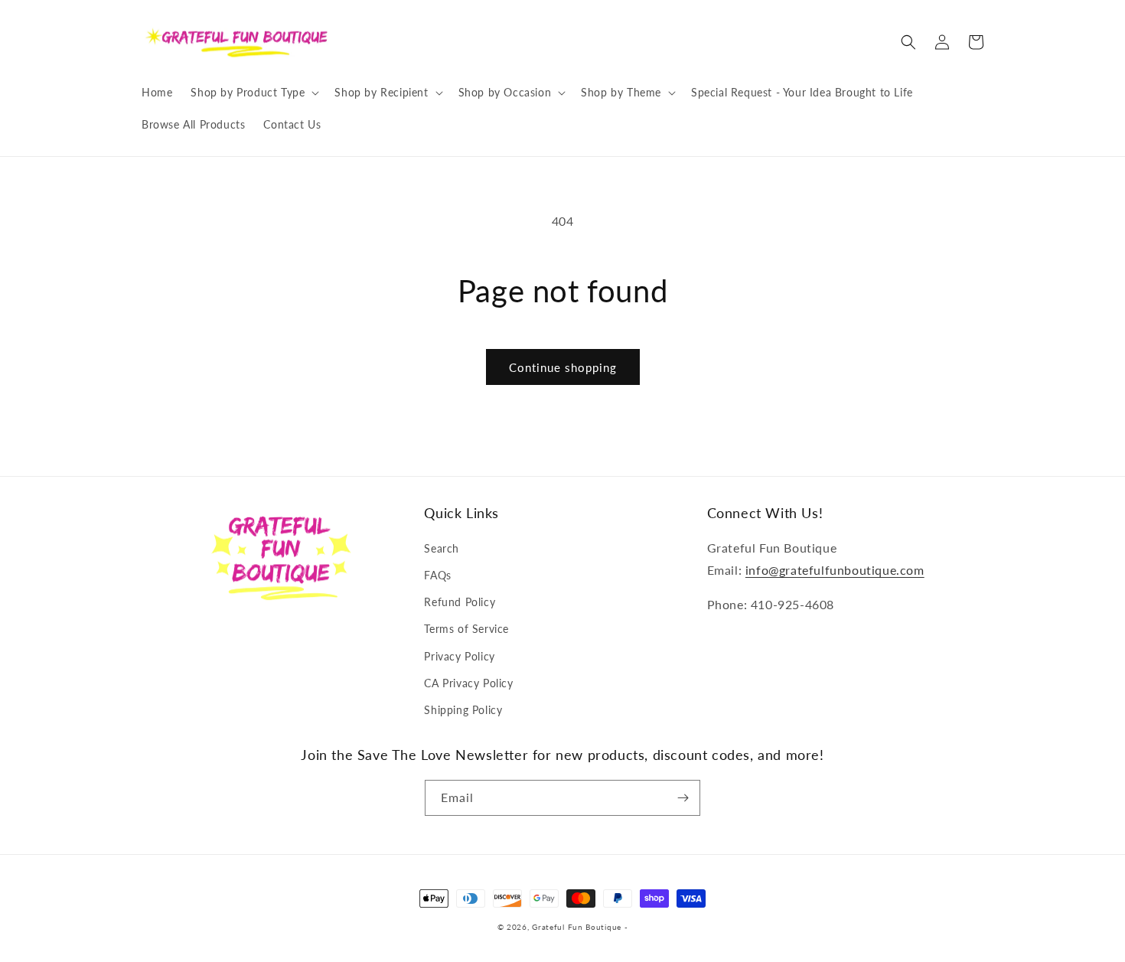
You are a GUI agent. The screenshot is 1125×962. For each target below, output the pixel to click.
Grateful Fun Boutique (576, 926)
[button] (253, 93)
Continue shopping (563, 367)
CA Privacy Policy (468, 683)
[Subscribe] (682, 798)
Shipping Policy (463, 709)
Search (441, 548)
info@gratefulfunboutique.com (834, 570)
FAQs (437, 575)
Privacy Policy (459, 656)
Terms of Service (466, 628)
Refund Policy (459, 601)
